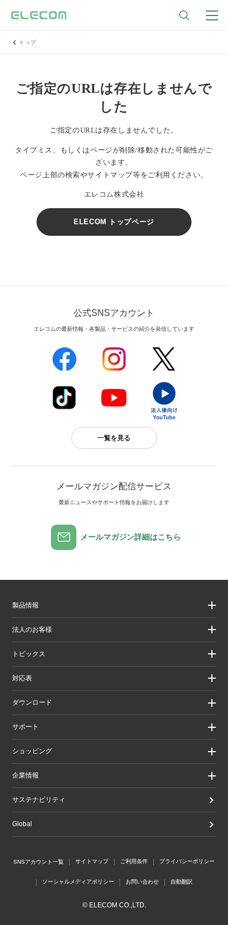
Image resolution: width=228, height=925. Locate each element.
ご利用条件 (134, 861)
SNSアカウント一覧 (38, 862)
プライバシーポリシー (187, 861)
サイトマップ (91, 861)
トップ (28, 42)
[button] (114, 654)
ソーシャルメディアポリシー (78, 882)
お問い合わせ (142, 882)
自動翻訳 (181, 882)
